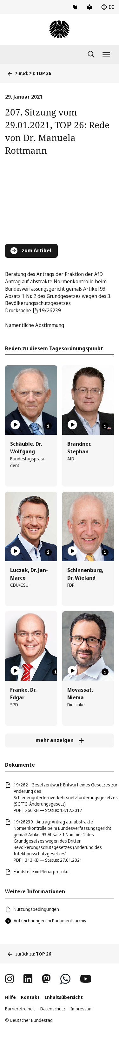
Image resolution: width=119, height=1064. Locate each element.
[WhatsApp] (65, 979)
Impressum (81, 1009)
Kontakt (30, 997)
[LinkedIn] (27, 979)
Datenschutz (52, 1009)
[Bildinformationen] (48, 426)
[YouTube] (85, 979)
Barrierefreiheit (20, 1009)
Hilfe (10, 997)
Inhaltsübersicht (64, 997)
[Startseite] (59, 29)
